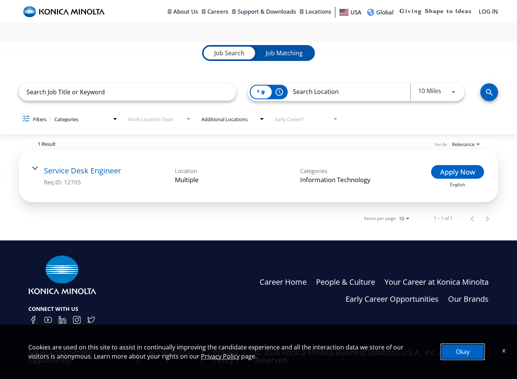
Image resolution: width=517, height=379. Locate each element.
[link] (258, 176)
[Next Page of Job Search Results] (487, 218)
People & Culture (345, 282)
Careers (217, 11)
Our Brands (468, 299)
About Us (185, 11)
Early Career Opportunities (392, 299)
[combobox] (127, 92)
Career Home (283, 282)
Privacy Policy (220, 356)
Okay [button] (463, 352)
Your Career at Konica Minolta (437, 282)
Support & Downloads (267, 11)
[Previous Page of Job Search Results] (472, 218)
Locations (318, 11)
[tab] (229, 53)
